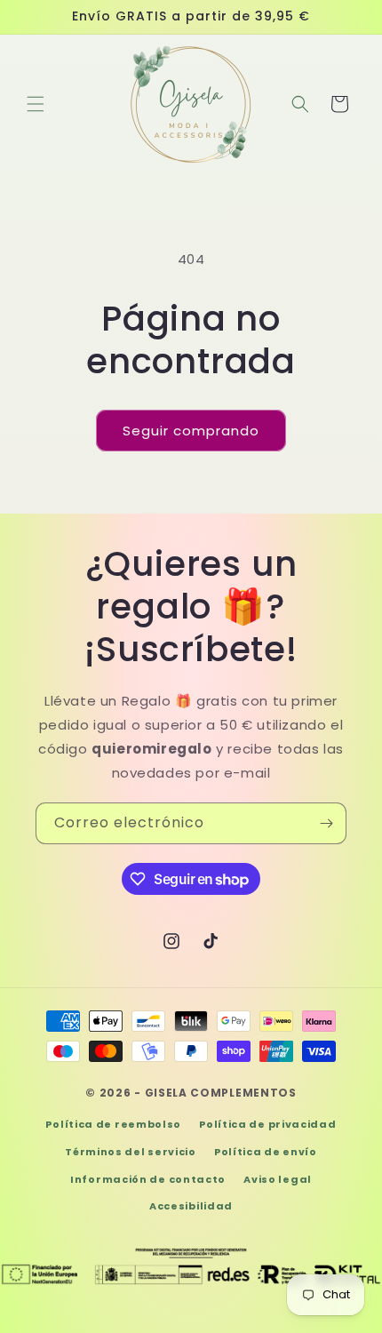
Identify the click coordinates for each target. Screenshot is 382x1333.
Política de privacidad (267, 1124)
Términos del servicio (130, 1152)
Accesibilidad (191, 1206)
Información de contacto (148, 1179)
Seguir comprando (191, 430)
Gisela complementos (221, 1092)
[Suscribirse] (326, 823)
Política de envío (265, 1152)
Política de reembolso (113, 1124)
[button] (35, 104)
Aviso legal (277, 1179)
